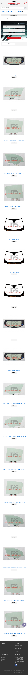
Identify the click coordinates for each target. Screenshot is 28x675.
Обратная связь (18, 662)
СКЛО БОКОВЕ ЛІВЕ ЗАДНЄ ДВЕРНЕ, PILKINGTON (14, 633)
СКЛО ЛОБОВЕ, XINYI (14, 239)
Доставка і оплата (19, 645)
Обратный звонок (4, 660)
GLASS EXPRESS (18, 672)
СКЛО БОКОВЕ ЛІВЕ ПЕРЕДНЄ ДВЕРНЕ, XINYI (14, 173)
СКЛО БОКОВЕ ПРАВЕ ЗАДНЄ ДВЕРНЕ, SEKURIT (14, 469)
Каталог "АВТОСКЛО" (11, 11)
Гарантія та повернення (20, 647)
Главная (3, 11)
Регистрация (3, 657)
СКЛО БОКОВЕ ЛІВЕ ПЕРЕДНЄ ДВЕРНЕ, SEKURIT (14, 535)
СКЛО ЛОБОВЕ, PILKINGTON (14, 305)
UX (24, 11)
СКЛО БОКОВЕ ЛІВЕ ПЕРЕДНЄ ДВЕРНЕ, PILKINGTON (14, 567)
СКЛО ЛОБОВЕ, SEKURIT (14, 272)
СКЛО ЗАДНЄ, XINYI (14, 75)
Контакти (17, 651)
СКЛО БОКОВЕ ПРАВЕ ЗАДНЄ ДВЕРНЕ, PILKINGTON (14, 502)
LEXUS (20, 11)
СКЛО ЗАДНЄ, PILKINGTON (14, 370)
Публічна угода (18, 648)
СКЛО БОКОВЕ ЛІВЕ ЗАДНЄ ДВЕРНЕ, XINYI (14, 206)
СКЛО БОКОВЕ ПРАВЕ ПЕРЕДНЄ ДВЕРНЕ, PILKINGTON (14, 436)
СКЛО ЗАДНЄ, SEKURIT (14, 337)
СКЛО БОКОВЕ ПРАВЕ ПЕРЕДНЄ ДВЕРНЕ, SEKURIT (14, 403)
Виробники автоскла (19, 650)
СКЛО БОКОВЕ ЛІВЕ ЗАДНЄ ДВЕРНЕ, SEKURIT (14, 600)
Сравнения (3, 659)
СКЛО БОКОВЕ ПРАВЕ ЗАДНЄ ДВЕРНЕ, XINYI (14, 140)
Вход (2, 656)
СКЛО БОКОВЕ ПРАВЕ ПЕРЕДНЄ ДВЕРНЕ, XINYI (14, 107)
